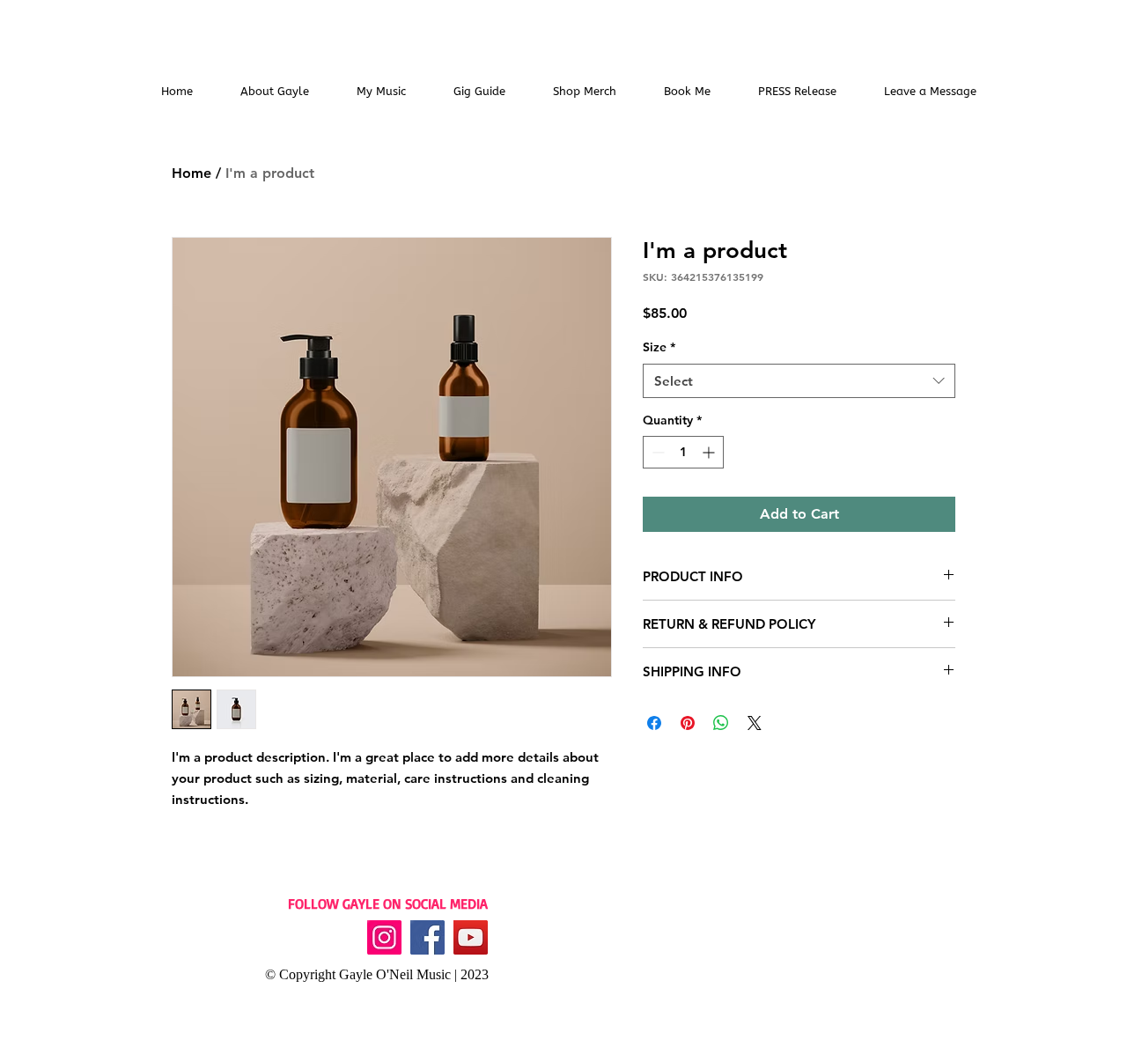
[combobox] (799, 381)
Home (191, 173)
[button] (381, 91)
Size (659, 347)
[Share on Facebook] (654, 723)
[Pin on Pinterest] (687, 723)
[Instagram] (384, 937)
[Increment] (710, 452)
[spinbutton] (683, 452)
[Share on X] (754, 723)
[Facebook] (427, 937)
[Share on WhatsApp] (721, 723)
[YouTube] (470, 937)
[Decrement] (656, 452)
